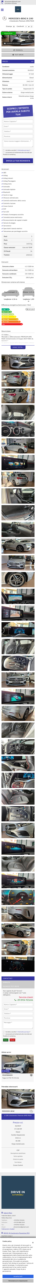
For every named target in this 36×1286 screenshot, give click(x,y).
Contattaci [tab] (7, 978)
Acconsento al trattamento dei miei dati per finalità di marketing (17, 153)
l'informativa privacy (22, 150)
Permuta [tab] (6, 982)
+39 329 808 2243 (19, 1222)
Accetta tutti (18, 1276)
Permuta (19, 50)
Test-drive (19, 55)
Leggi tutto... (18, 347)
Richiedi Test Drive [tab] (11, 986)
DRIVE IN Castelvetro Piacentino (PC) (17, 1233)
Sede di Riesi (8, 1213)
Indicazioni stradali (8, 1229)
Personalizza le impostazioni (18, 1281)
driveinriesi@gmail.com (12, 1)
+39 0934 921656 (10, 3)
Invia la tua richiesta (18, 160)
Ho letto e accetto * (18, 150)
